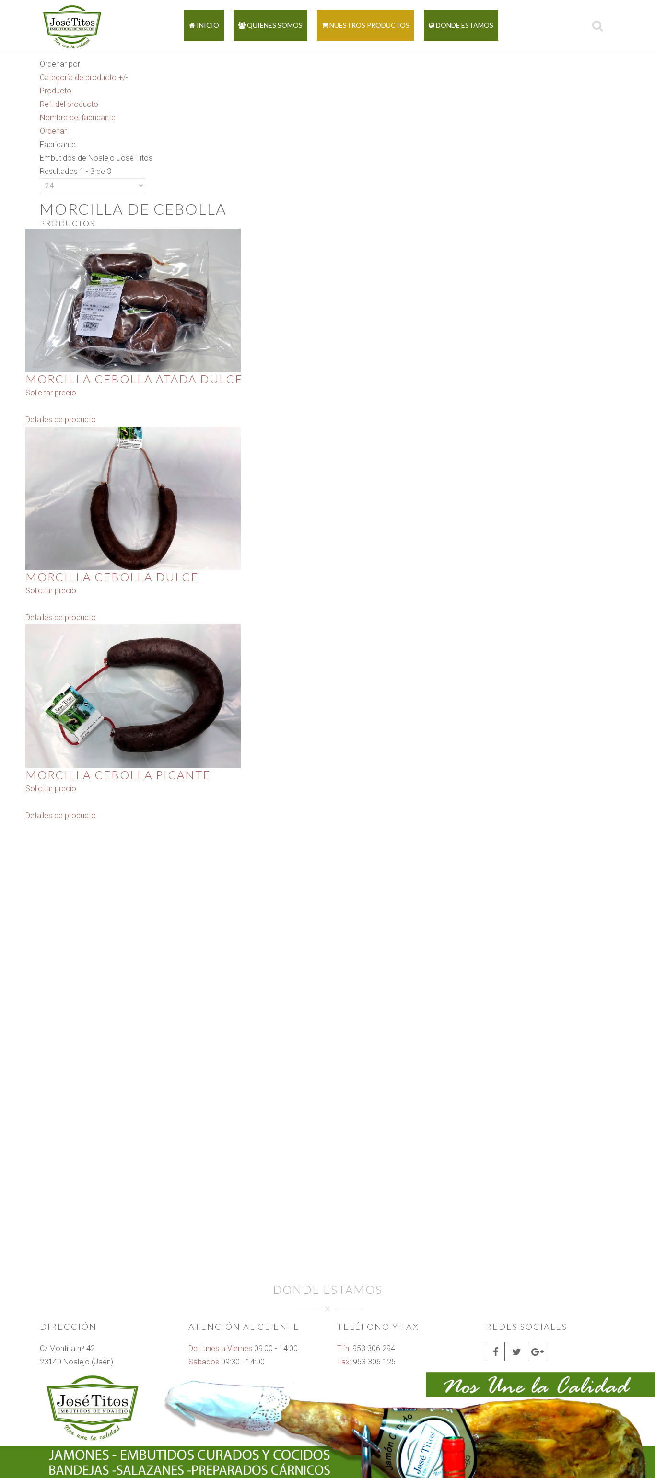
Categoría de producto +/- (84, 77)
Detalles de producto (60, 419)
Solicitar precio (50, 392)
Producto (55, 90)
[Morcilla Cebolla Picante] (133, 695)
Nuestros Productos (368, 25)
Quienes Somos (274, 25)
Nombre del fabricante (78, 117)
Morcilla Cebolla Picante (118, 775)
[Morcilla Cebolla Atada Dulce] (133, 299)
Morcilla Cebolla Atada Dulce (134, 379)
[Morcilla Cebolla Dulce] (133, 497)
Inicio (207, 25)
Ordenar (53, 131)
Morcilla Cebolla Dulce (112, 577)
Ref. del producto (69, 104)
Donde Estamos (463, 25)
